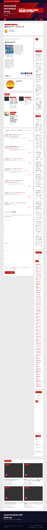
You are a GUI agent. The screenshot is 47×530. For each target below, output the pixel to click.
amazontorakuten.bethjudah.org (10, 9)
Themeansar (6, 527)
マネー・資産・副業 (14, 24)
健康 (37, 358)
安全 (37, 364)
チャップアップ (38, 320)
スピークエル (32, 11)
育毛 (37, 374)
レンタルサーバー (38, 352)
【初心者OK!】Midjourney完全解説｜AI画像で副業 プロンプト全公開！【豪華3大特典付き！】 (38, 167)
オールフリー (28, 76)
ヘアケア (38, 346)
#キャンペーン (38, 271)
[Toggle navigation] (36, 19)
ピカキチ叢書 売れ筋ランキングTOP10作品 (36, 527)
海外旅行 (38, 368)
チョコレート (38, 324)
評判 (37, 378)
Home (30, 525)
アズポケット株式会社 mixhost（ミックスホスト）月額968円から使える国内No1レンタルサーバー (14, 102)
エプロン (38, 301)
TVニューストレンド (7, 24)
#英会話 (38, 281)
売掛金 (38, 362)
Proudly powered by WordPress (10, 525)
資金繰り (38, 384)
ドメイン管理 (38, 337)
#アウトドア (38, 268)
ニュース (24, 10)
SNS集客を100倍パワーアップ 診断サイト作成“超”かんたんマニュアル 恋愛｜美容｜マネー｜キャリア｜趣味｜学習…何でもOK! (39, 141)
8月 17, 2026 (12, 122)
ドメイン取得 (38, 333)
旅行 (37, 366)
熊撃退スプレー (38, 371)
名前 (6, 243)
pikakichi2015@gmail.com (14, 108)
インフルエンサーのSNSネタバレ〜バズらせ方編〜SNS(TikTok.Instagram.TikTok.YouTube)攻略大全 (14, 118)
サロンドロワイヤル (22, 11)
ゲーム (38, 307)
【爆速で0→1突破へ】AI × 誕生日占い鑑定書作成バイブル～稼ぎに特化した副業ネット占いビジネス (38, 241)
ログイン (37, 442)
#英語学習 (38, 284)
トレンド (20, 10)
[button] (38, 19)
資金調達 (38, 386)
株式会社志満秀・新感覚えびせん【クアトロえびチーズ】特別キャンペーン (38, 58)
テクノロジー (38, 327)
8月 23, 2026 (8, 482)
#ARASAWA (38, 265)
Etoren (38, 292)
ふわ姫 (38, 296)
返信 (30, 140)
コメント (7, 219)
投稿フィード (38, 444)
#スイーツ (38, 276)
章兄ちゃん (8, 76)
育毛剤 (27, 11)
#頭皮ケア (38, 288)
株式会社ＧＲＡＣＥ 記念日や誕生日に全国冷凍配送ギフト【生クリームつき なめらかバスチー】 (38, 90)
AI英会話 (38, 290)
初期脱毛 (38, 360)
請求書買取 (38, 381)
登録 (36, 439)
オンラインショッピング (38, 304)
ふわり (38, 294)
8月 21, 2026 (12, 106)
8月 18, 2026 (27, 102)
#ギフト (38, 274)
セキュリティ (38, 317)
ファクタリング (35, 10)
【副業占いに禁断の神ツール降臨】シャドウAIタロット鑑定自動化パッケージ (38, 127)
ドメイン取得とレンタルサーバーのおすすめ (28, 100)
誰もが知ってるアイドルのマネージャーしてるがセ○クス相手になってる (38, 216)
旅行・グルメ (7, 464)
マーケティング (12, 114)
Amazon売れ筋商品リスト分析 (37, 525)
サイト (6, 258)
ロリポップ (38, 355)
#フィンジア (38, 279)
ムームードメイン (29, 10)
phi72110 (12, 30)
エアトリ (38, 299)
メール (7, 251)
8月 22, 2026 (8, 505)
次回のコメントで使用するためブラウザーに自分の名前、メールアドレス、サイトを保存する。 (18, 268)
